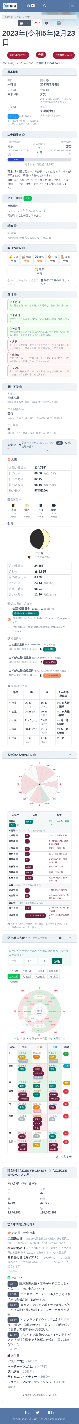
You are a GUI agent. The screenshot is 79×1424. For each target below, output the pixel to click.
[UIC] (10, 6)
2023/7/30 (44, 670)
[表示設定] (48, 23)
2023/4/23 (35, 644)
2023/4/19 (37, 608)
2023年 (9, 17)
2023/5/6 (41, 657)
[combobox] (36, 22)
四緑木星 (53, 971)
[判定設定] (62, 938)
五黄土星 (13, 976)
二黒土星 (27, 971)
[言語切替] (31, 6)
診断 (57, 961)
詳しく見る (62, 1156)
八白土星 (53, 976)
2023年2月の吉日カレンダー (55, 282)
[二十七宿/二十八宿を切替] (23, 410)
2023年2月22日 (18, 55)
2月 (19, 17)
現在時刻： (33, 63)
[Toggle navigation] (72, 6)
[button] (44, 6)
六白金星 (27, 976)
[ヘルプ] (59, 23)
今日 (41, 54)
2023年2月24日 (64, 55)
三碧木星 (40, 971)
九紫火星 (13, 982)
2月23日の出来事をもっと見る (40, 1395)
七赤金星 (40, 976)
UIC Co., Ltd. (36, 1418)
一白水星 (13, 971)
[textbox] (36, 22)
